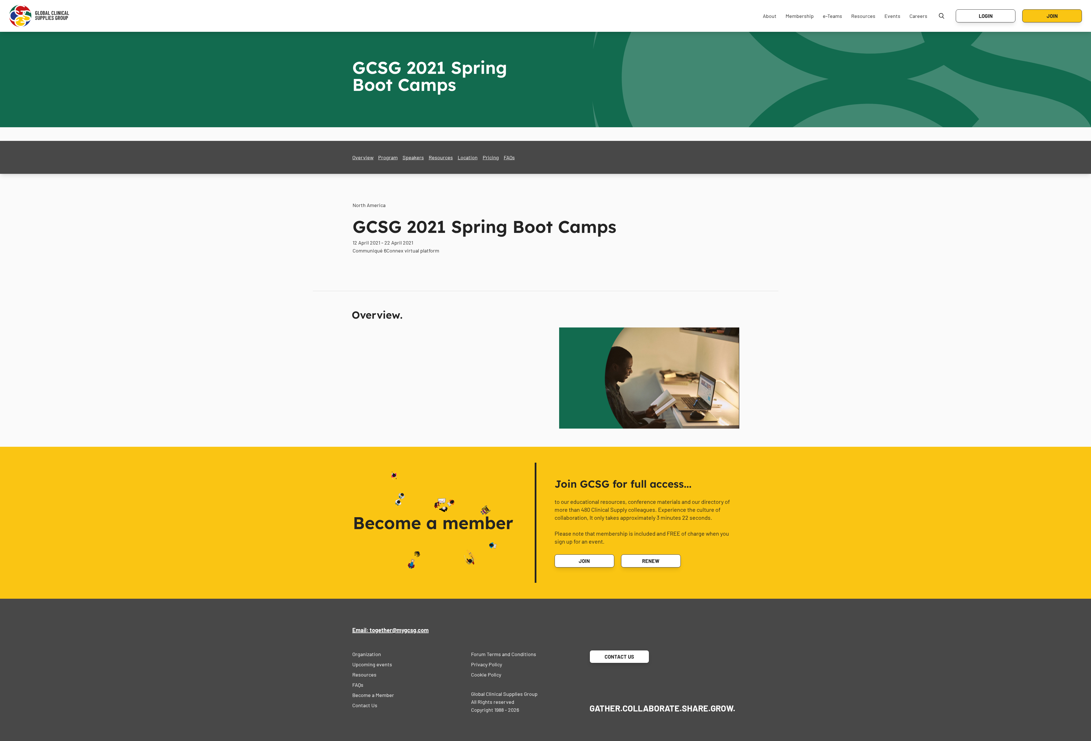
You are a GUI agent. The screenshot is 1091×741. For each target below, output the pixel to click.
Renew (650, 561)
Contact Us (364, 705)
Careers (918, 16)
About (769, 16)
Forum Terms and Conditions (503, 654)
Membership (800, 16)
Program (388, 157)
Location (468, 157)
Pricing (491, 157)
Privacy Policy (486, 664)
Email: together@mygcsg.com (390, 630)
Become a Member (373, 695)
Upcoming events (372, 664)
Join (1052, 16)
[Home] (39, 16)
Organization (366, 654)
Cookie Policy (486, 674)
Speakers (413, 157)
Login (986, 16)
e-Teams (832, 16)
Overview (363, 157)
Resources (863, 16)
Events (892, 16)
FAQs (509, 157)
